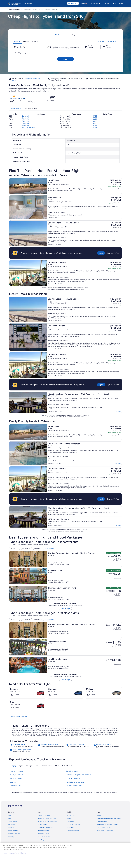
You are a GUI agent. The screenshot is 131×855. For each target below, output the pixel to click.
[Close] (128, 849)
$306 (95, 127)
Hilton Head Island (28, 127)
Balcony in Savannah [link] (16, 775)
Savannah (25, 116)
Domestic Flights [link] (42, 824)
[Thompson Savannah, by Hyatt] (84, 594)
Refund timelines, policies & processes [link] (107, 824)
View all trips (65, 608)
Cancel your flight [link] (102, 821)
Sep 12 (108, 48)
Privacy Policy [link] (71, 815)
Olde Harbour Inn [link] (15, 786)
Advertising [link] (11, 836)
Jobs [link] (9, 818)
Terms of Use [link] (70, 821)
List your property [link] (12, 821)
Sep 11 (90, 48)
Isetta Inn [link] (13, 782)
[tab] (57, 35)
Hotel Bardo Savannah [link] (17, 771)
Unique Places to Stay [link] (44, 836)
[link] (24, 746)
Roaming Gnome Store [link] (14, 833)
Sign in (121, 3)
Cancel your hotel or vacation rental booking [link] (109, 818)
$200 (95, 120)
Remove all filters (49, 548)
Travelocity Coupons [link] (43, 833)
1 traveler (101, 41)
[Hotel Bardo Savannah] (84, 665)
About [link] (9, 815)
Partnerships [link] (11, 824)
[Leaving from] (30, 47)
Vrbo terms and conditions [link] (74, 824)
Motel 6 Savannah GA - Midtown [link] (76, 782)
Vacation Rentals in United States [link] (47, 818)
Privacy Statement (9, 853)
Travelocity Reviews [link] (43, 830)
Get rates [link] (118, 411)
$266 (95, 126)
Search (65, 59)
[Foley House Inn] (84, 576)
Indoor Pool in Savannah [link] (73, 778)
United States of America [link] (30, 9)
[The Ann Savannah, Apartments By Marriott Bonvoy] (84, 559)
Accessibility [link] (70, 827)
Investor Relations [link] (13, 830)
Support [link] (99, 815)
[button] (65, 759)
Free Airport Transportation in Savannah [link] (78, 775)
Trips (114, 3)
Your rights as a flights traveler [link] (105, 830)
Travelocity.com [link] (12, 9)
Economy (111, 41)
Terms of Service (21, 853)
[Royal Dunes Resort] (84, 647)
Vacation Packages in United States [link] (47, 821)
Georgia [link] (41, 9)
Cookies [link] (69, 818)
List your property (95, 3)
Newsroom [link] (11, 827)
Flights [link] (20, 9)
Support (107, 3)
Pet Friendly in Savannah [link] (74, 786)
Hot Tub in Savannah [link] (16, 778)
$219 (95, 122)
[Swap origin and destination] (48, 47)
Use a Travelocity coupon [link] (104, 827)
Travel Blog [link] (41, 840)
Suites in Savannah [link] (72, 771)
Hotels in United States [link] (44, 815)
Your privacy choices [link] (73, 830)
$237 (95, 124)
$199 (95, 116)
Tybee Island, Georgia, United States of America (67, 48)
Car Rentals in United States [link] (45, 827)
